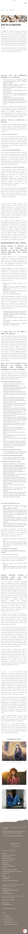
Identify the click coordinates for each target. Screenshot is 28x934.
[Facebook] (12, 840)
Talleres (4, 875)
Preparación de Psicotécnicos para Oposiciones (12, 871)
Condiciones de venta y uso (9, 922)
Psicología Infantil (6, 873)
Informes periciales (6, 864)
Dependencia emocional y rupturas (9, 858)
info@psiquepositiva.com (8, 893)
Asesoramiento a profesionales (8, 855)
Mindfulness (4, 867)
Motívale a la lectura (8, 671)
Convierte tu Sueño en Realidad (14, 762)
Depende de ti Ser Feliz (14, 786)
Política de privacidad (8, 919)
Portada (9, 12)
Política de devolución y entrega (10, 924)
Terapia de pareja (6, 876)
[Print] (4, 27)
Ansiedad (4, 853)
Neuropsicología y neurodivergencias (10, 869)
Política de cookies (8, 917)
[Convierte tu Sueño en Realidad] (14, 751)
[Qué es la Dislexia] (14, 18)
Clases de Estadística (6, 856)
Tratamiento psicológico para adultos (10, 880)
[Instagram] (15, 840)
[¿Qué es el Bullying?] (14, 799)
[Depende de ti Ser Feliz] (14, 775)
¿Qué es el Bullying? (14, 810)
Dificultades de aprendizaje (7, 860)
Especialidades (5, 862)
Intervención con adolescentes (8, 866)
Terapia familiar (5, 878)
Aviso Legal (6, 915)
